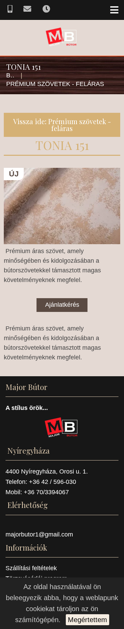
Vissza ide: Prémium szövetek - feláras (62, 125)
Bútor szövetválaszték (10, 75)
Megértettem (87, 619)
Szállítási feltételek (31, 568)
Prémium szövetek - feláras (55, 83)
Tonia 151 (62, 145)
